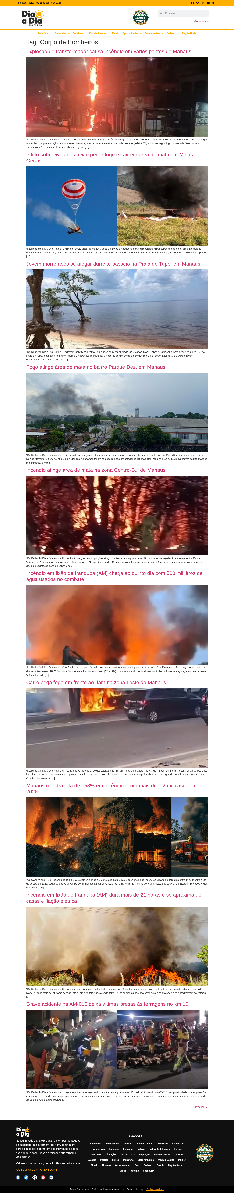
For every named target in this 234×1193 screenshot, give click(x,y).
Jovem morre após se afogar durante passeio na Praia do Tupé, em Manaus (113, 264)
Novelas (106, 1165)
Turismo (134, 1170)
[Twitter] (197, 2)
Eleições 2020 (127, 1154)
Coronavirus (98, 1149)
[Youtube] (208, 2)
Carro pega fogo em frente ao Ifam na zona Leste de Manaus (96, 682)
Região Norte (189, 33)
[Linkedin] (213, 2)
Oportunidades (130, 33)
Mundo (115, 33)
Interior (104, 1159)
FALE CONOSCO (25, 1169)
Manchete (128, 1159)
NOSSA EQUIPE (47, 1169)
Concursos (178, 1143)
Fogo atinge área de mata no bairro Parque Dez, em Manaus (95, 367)
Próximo (201, 1107)
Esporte (178, 1154)
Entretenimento (97, 33)
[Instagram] (202, 2)
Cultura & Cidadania (159, 1149)
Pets (137, 1165)
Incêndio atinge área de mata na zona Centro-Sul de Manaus (96, 470)
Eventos (92, 1159)
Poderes (171, 33)
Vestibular (148, 1170)
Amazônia (43, 33)
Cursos (178, 1149)
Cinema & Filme (144, 1143)
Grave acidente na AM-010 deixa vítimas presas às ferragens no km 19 (107, 1004)
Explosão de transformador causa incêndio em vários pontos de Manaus (108, 51)
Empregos (144, 1154)
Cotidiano (78, 33)
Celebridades (112, 1143)
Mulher (182, 1159)
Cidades (127, 1143)
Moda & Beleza (166, 1159)
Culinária (128, 1149)
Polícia (160, 1165)
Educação (110, 1154)
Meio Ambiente (146, 1159)
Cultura (141, 1149)
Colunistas (60, 33)
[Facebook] (192, 2)
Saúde (122, 1170)
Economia (96, 1154)
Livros (115, 1159)
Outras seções (152, 33)
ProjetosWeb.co (155, 1189)
